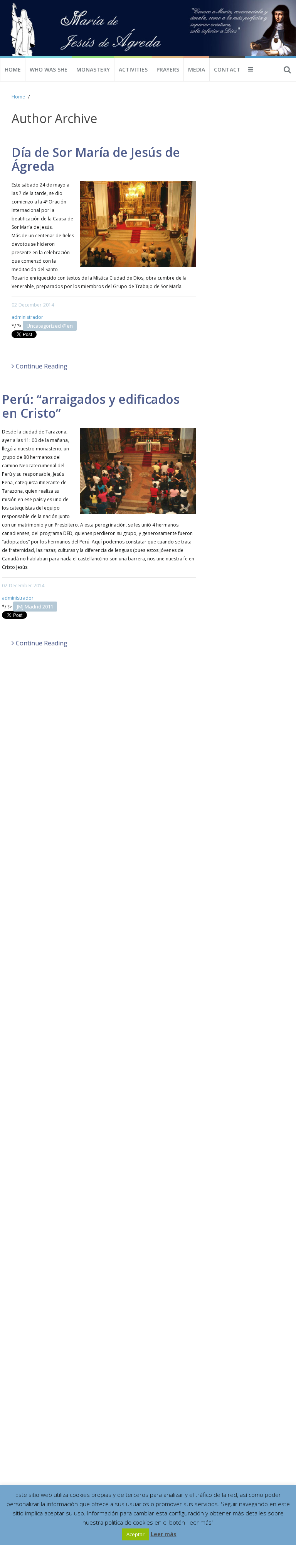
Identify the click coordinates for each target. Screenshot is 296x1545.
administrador (27, 317)
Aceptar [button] (135, 1534)
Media (196, 69)
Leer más (164, 1534)
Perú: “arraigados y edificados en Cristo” (91, 406)
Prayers (167, 69)
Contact (227, 69)
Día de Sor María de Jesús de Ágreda (96, 159)
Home (13, 69)
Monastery (93, 69)
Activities (133, 69)
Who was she (48, 69)
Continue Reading (41, 366)
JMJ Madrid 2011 (35, 606)
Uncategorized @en (50, 325)
